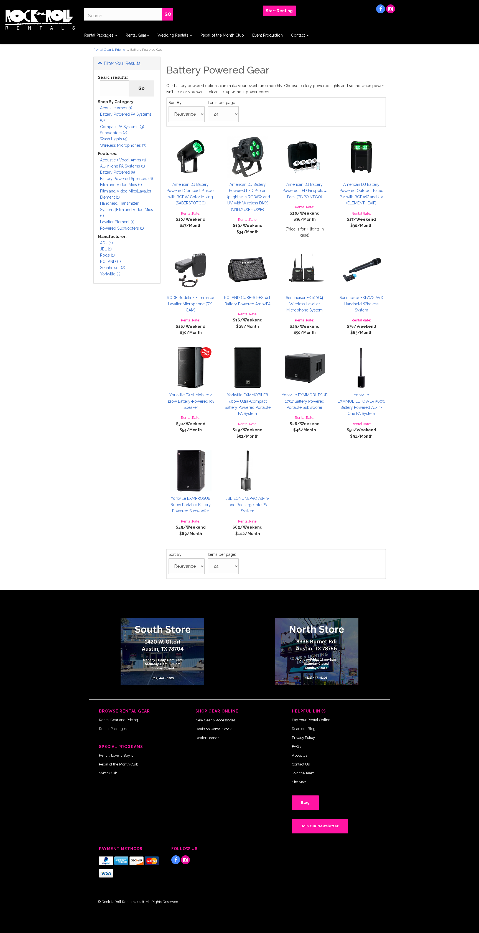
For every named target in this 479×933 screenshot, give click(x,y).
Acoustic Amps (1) (116, 108)
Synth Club (108, 773)
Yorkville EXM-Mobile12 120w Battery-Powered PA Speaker (190, 401)
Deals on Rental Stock (213, 729)
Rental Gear (136, 35)
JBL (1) (106, 249)
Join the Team (303, 773)
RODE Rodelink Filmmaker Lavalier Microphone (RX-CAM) (190, 303)
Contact (298, 35)
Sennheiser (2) (112, 267)
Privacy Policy (303, 738)
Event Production (267, 35)
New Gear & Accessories (215, 720)
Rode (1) (107, 255)
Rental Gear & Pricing (109, 50)
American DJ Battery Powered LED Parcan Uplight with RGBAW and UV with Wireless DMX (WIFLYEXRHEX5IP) (247, 197)
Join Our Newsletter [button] (320, 826)
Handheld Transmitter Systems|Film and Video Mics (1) (126, 209)
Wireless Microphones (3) (123, 145)
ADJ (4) (106, 243)
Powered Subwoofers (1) (122, 228)
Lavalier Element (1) (117, 222)
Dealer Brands (207, 738)
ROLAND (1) (110, 261)
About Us (299, 755)
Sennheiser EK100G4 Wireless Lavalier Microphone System (304, 303)
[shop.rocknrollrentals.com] (40, 19)
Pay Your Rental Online (311, 720)
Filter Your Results (122, 63)
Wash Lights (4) (114, 139)
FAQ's (296, 746)
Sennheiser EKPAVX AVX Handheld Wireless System (361, 303)
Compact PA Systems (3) (122, 127)
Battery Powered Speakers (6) (126, 178)
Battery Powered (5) (117, 172)
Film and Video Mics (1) (121, 184)
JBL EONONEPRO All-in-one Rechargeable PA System (247, 504)
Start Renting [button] (279, 11)
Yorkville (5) (110, 274)
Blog (305, 802)
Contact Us (301, 764)
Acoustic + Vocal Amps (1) (123, 160)
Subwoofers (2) (113, 133)
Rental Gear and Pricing (118, 720)
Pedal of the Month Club (222, 35)
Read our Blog (303, 729)
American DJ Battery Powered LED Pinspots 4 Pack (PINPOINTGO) (304, 190)
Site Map (299, 782)
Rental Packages (99, 35)
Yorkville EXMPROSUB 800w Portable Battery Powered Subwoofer (190, 504)
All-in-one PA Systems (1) (122, 166)
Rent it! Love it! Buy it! (116, 755)
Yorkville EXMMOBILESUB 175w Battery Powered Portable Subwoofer (305, 401)
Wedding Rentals (173, 35)
